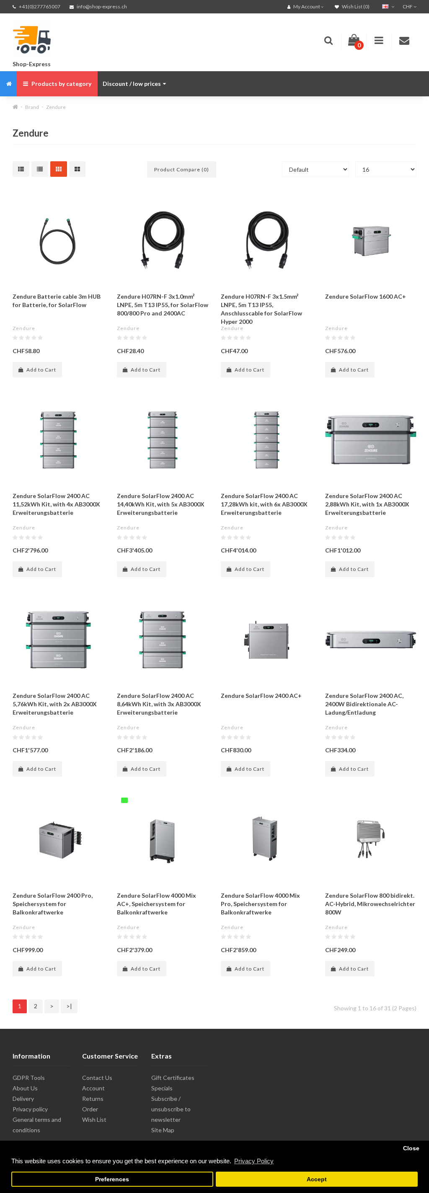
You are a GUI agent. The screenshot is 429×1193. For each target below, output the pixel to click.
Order (90, 1109)
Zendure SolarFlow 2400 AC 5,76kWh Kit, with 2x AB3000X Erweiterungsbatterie (55, 704)
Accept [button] (317, 1179)
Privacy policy (30, 1109)
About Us (25, 1088)
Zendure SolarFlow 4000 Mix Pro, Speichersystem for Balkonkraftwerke (260, 904)
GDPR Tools (29, 1077)
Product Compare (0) (181, 169)
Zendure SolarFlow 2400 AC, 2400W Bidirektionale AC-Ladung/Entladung (364, 704)
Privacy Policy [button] (254, 1161)
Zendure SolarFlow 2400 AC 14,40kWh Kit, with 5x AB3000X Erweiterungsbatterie (160, 504)
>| (69, 1006)
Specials (162, 1088)
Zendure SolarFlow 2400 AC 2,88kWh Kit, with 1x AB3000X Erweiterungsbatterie (367, 504)
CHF (408, 6)
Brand (32, 107)
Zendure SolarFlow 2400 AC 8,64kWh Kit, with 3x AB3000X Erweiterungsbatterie (159, 704)
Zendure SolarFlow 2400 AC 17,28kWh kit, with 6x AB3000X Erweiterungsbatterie (264, 504)
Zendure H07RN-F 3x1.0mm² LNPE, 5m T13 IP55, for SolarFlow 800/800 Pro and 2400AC (162, 305)
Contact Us (97, 1077)
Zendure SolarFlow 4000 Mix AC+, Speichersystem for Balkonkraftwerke (156, 904)
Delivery (23, 1098)
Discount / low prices (132, 83)
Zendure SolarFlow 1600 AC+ (365, 296)
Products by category (60, 83)
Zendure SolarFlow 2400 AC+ (261, 695)
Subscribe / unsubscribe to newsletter (171, 1109)
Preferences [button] (112, 1179)
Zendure (56, 107)
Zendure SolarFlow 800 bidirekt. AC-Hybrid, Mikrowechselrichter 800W (370, 904)
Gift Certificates (172, 1077)
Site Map (162, 1130)
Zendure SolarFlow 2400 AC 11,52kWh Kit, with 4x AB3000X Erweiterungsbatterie (56, 504)
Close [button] (411, 1148)
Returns (92, 1098)
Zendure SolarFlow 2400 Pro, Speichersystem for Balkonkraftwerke (53, 904)
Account (93, 1088)
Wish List (94, 1119)
